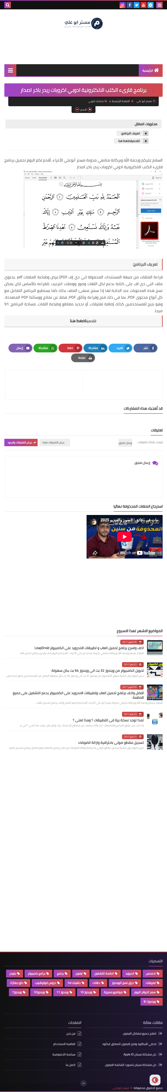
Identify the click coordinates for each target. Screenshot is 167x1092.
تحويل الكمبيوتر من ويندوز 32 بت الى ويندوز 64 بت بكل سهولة (98, 670)
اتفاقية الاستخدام (64, 1044)
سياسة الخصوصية (63, 1054)
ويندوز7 (17, 992)
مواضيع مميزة (113, 992)
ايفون (79, 973)
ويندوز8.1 (150, 1001)
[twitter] (137, 5)
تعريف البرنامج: (130, 133)
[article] (46, 384)
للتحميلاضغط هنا (129, 141)
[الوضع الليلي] (155, 1080)
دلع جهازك (16, 983)
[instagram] (123, 5)
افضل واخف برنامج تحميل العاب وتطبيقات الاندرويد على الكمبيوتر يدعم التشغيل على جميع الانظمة (78, 695)
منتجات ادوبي (96, 101)
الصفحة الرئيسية (121, 101)
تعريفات (151, 983)
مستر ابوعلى (120, 1088)
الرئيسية (147, 70)
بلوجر (12, 973)
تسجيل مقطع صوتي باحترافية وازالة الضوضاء (111, 742)
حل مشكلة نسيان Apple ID (140, 1054)
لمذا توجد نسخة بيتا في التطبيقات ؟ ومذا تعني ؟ (108, 720)
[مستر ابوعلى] (83, 23)
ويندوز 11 (62, 992)
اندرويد (129, 973)
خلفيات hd (74, 983)
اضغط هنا (78, 320)
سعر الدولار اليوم (145, 992)
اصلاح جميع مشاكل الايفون (139, 1033)
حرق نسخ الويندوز (123, 983)
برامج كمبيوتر (36, 973)
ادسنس (151, 973)
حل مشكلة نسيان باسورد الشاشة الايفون (130, 1065)
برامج (60, 973)
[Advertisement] (83, 46)
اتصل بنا (70, 1065)
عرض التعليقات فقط (54, 442)
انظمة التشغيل (104, 973)
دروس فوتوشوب (45, 983)
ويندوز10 (39, 992)
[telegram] (150, 5)
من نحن (70, 1033)
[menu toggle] (159, 5)
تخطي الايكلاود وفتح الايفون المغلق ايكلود (129, 1044)
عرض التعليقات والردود (20, 442)
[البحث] (7, 5)
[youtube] (143, 5)
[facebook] (130, 5)
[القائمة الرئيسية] (10, 70)
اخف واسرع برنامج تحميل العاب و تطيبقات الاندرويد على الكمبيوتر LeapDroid (89, 647)
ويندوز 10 (86, 992)
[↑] (83, 1083)
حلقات (96, 983)
